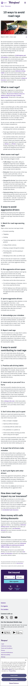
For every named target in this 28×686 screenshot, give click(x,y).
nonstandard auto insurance (10, 510)
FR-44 (13, 144)
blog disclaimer (20, 563)
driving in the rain (9, 401)
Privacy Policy (12, 671)
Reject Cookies (14, 679)
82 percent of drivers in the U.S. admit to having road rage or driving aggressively (13, 95)
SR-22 (6, 144)
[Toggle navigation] (25, 2)
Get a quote (14, 581)
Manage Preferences (14, 683)
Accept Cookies (14, 675)
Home (2, 6)
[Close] (25, 660)
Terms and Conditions (7, 669)
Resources (8, 6)
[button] (26, 37)
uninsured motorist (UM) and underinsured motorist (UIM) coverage (13, 545)
